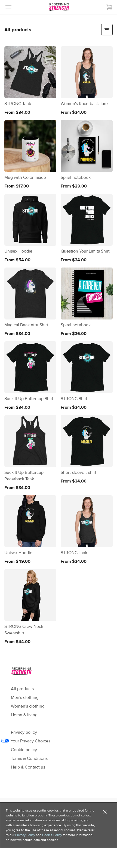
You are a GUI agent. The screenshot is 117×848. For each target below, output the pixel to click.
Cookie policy (24, 749)
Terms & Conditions (29, 758)
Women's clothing (28, 706)
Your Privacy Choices (30, 741)
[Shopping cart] (109, 7)
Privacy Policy (25, 835)
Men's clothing (25, 697)
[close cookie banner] (105, 812)
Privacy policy (24, 732)
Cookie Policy (52, 835)
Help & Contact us (28, 767)
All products (22, 689)
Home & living (24, 715)
